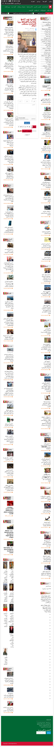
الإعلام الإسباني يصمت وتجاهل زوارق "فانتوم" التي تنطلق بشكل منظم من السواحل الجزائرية (46, 387)
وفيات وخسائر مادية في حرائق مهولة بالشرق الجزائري (5, 576)
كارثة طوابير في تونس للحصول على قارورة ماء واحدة (11, 640)
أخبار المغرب (47, 32)
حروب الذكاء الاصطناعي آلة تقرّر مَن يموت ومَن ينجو (8, 411)
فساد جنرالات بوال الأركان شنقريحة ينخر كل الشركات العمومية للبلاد (8, 88)
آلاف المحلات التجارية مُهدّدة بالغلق (47, 199)
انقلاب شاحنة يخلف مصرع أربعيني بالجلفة (46, 212)
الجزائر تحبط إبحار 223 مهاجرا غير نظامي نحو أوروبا (46, 293)
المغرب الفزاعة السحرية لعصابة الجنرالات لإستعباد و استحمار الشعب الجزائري (8, 122)
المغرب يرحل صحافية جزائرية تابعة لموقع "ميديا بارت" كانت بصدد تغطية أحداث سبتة (46, 164)
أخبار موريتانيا (47, 38)
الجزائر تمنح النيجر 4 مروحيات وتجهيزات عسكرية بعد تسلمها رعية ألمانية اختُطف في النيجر (46, 309)
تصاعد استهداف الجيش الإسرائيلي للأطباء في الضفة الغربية (8, 680)
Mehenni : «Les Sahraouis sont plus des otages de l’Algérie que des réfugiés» (8, 534)
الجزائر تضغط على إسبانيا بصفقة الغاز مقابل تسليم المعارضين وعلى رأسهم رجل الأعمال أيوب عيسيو (8, 31)
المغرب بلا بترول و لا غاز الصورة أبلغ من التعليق (46, 497)
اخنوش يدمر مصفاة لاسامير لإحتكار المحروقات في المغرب (11, 619)
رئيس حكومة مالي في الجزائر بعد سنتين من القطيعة (46, 148)
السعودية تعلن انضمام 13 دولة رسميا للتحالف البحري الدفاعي (9, 175)
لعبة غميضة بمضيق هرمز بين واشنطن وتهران (47, 523)
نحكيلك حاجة (47, 73)
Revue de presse (46, 29)
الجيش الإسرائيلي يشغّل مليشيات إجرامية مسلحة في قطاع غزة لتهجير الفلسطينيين (8, 322)
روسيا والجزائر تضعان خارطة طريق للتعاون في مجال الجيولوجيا (46, 184)
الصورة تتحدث (47, 43)
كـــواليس (36, 10)
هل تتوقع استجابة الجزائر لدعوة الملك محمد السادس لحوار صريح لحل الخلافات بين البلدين (46, 599)
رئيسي (50, 1)
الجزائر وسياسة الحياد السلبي (46, 232)
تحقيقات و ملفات (21, 7)
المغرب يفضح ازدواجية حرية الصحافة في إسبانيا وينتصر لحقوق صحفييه (8, 439)
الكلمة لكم (48, 45)
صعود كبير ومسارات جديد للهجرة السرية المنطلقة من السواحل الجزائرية (46, 364)
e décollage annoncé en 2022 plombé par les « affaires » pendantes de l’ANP (8, 510)
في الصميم (48, 57)
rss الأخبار (48, 586)
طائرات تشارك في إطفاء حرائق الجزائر (5, 597)
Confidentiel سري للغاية (46, 26)
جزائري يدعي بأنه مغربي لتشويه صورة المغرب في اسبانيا (5, 620)
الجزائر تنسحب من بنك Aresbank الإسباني (46, 86)
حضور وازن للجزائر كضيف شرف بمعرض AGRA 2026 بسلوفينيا (46, 446)
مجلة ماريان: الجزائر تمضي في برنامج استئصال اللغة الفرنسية (46, 115)
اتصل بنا (33, 1)
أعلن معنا (45, 1)
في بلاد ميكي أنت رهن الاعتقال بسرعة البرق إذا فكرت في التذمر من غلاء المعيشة (8, 105)
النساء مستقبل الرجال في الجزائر (9, 424)
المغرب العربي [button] (37, 7)
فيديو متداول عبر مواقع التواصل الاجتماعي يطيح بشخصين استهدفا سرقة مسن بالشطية (8, 391)
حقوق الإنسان (47, 53)
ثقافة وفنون (48, 50)
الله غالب (49, 10)
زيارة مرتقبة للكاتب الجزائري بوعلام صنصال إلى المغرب (13, 13)
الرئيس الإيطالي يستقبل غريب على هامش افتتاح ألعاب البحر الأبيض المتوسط (8, 159)
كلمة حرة (13, 7)
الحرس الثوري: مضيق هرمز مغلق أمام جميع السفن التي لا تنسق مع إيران (9, 305)
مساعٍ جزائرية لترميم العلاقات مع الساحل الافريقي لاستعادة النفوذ (9, 214)
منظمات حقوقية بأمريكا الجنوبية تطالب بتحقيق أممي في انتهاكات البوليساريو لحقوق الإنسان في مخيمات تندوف (46, 421)
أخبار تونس (48, 34)
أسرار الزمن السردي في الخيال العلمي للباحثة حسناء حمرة (8, 472)
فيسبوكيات (43, 10)
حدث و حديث (30, 29)
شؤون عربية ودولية (46, 55)
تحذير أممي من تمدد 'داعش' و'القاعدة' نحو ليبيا (9, 250)
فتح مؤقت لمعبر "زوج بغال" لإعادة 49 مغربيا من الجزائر (46, 100)
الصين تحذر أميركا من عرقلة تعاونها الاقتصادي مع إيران (8, 337)
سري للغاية (7, 7)
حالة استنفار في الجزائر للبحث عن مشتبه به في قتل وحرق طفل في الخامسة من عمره (8, 374)
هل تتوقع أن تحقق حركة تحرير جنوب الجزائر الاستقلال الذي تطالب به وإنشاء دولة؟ (46, 608)
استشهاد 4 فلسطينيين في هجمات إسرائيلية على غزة (46, 543)
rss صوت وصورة (46, 588)
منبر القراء (48, 71)
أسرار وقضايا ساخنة (46, 39)
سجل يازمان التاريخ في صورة (47, 510)
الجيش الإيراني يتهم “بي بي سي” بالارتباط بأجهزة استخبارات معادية (9, 284)
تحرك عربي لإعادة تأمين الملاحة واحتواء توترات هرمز (8, 708)
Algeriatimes (14, 743)
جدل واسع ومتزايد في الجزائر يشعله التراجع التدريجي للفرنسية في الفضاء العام (8, 198)
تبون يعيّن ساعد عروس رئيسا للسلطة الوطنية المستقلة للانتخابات (8, 229)
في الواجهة (48, 59)
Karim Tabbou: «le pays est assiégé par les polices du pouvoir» (8, 550)
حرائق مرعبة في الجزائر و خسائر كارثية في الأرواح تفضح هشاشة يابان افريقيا (8, 357)
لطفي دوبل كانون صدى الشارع (5, 661)
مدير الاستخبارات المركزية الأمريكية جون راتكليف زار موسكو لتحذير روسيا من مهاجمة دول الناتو (8, 267)
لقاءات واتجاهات (46, 66)
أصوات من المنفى (46, 41)
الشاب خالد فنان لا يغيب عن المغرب (8, 458)
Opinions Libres (47, 22)
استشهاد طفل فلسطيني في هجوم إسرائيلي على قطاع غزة (46, 574)
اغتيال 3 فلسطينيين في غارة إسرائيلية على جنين (8, 695)
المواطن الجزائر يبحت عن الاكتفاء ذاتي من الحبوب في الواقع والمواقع (46, 461)
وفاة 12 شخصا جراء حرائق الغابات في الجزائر (46, 134)
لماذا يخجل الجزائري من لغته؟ (46, 258)
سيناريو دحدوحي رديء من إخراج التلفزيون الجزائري (46, 245)
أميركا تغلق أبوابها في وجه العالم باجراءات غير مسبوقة (8, 143)
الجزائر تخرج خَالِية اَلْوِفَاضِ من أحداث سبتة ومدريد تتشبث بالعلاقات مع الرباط (46, 347)
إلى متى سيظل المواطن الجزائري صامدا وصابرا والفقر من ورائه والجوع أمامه (8, 66)
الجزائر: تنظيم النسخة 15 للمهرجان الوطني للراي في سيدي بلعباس (8, 488)
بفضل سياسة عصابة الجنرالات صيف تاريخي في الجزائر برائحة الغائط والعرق (8, 49)
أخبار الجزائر (45, 7)
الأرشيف (31, 10)
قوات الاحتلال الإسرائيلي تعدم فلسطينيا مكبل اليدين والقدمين (47, 558)
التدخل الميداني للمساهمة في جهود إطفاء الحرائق (11, 597)
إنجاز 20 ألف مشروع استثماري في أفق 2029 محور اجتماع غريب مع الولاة (46, 478)
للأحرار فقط (30, 7)
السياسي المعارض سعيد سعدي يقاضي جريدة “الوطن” (38, 13)
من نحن (38, 1)
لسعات (49, 64)
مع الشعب (48, 69)
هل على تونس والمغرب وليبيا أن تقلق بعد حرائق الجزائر (11, 576)
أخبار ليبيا (48, 36)
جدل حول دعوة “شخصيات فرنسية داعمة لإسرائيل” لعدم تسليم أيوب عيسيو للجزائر (46, 278)
